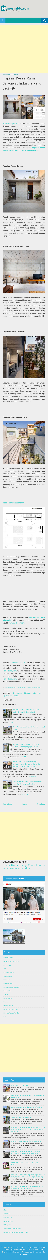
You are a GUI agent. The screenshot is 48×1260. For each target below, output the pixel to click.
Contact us (6, 1214)
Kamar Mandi (7, 998)
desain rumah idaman (34, 687)
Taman (5, 994)
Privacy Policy (7, 1217)
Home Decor (10, 865)
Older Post (41, 804)
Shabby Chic (24, 1254)
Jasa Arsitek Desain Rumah (12, 1228)
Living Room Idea (30, 865)
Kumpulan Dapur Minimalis (11, 987)
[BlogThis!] (7, 700)
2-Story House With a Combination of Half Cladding (26, 1107)
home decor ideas (15, 868)
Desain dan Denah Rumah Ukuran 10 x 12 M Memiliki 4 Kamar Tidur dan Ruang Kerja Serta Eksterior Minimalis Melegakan (28, 1129)
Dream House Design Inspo (19, 1085)
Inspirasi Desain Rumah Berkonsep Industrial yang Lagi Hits (22, 83)
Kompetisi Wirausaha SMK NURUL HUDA (15, 1232)
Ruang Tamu (7, 980)
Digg (17, 696)
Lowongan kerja (8, 1221)
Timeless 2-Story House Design (21, 1117)
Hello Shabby (39, 1249)
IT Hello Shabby (14, 1252)
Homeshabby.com (10, 124)
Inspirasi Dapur (8, 983)
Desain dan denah (10, 687)
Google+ (38, 693)
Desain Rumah (21, 687)
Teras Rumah (7, 976)
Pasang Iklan (7, 1225)
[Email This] (5, 700)
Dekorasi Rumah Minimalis (35, 1252)
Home (24, 804)
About (5, 1210)
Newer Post (7, 804)
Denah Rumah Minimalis (11, 961)
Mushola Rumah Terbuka (11, 1013)
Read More (13, 722)
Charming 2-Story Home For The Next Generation (26, 1141)
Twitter (28, 693)
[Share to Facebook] (11, 700)
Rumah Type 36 (8, 1005)
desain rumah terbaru (10, 690)
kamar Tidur (7, 991)
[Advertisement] (24, 49)
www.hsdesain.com (17, 623)
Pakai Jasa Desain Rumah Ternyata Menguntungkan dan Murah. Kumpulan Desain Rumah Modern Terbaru (27, 764)
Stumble (8, 696)
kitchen (26, 868)
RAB (4, 1017)
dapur (5, 969)
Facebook (18, 693)
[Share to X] (9, 700)
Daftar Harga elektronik (10, 1009)
